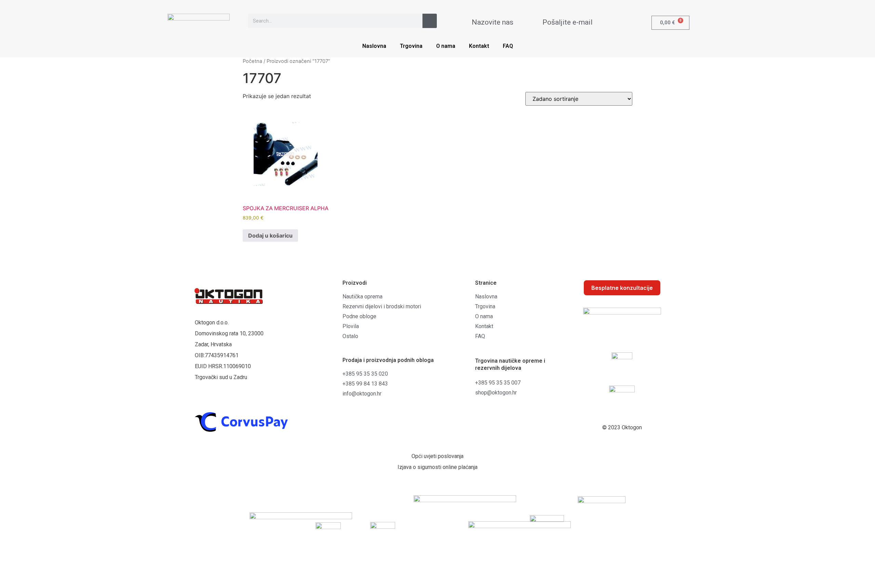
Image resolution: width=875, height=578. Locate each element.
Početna (252, 61)
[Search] (429, 21)
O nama (445, 46)
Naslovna (374, 46)
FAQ (508, 46)
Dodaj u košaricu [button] (270, 235)
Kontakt (479, 46)
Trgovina (411, 46)
